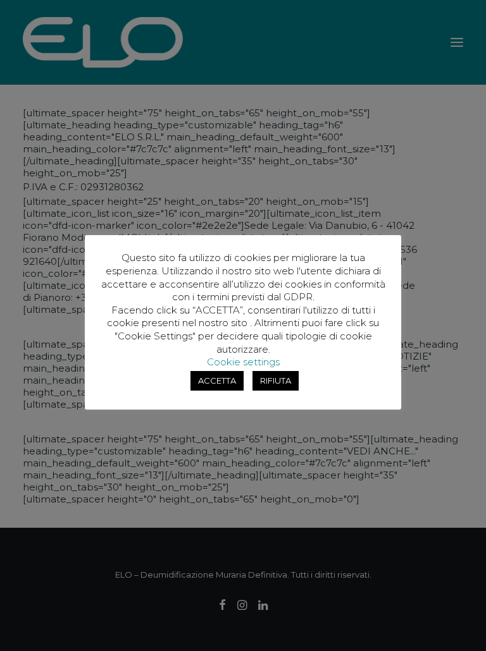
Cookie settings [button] (243, 362)
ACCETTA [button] (217, 380)
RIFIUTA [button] (275, 380)
